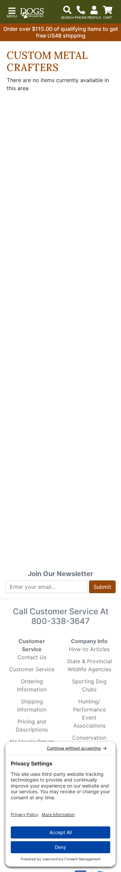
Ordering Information (31, 685)
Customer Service (31, 669)
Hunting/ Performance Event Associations (89, 713)
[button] (11, 12)
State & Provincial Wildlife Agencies (89, 665)
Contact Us (31, 657)
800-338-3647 (60, 621)
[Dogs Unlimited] (32, 13)
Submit (102, 586)
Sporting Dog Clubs (89, 685)
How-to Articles (89, 649)
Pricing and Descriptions (32, 725)
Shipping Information (31, 705)
